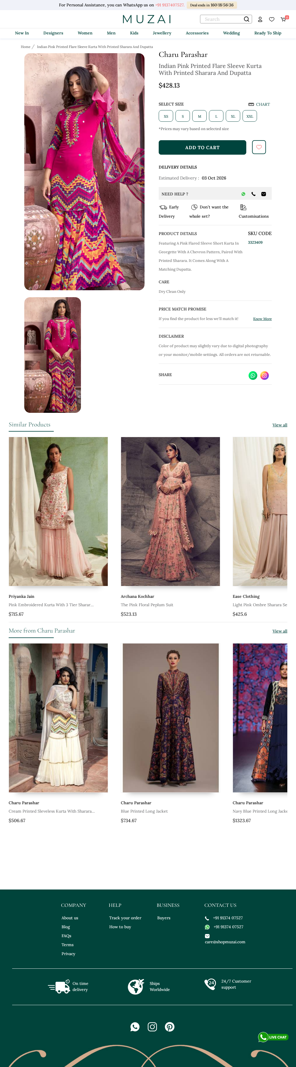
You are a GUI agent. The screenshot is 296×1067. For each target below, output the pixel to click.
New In (22, 33)
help (115, 905)
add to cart (202, 147)
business (168, 905)
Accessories (197, 33)
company (73, 905)
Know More (262, 319)
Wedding (231, 33)
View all (280, 425)
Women (85, 33)
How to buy (120, 926)
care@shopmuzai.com (224, 941)
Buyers (164, 917)
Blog (66, 926)
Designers (53, 33)
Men (111, 33)
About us (70, 917)
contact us (220, 905)
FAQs (66, 935)
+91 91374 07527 (228, 917)
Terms (68, 944)
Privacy (68, 953)
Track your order (125, 917)
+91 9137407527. (169, 5)
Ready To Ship (267, 33)
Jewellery (162, 33)
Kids (134, 33)
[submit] (259, 147)
